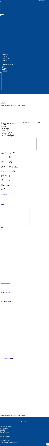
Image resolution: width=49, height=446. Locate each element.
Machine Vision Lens (5, 55)
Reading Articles (5, 68)
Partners (3, 66)
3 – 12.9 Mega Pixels (3, 102)
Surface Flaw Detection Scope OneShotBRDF (8, 64)
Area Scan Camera (3, 103)
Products (3, 53)
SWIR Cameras (5, 56)
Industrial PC (4, 62)
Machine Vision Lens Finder (6, 397)
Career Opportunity (5, 70)
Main (1, 105)
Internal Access (5, 71)
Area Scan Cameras (5, 54)
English (41, 0)
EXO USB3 (23, 105)
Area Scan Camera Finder (5, 283)
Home (2, 52)
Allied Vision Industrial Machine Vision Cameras (15, 105)
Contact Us (3, 69)
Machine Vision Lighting (6, 58)
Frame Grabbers (5, 60)
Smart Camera (5, 57)
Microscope (4, 59)
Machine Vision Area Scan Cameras (7, 105)
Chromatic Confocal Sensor (6, 65)
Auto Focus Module (5, 61)
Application (3, 67)
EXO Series (21, 105)
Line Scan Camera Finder (5, 340)
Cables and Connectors (6, 63)
